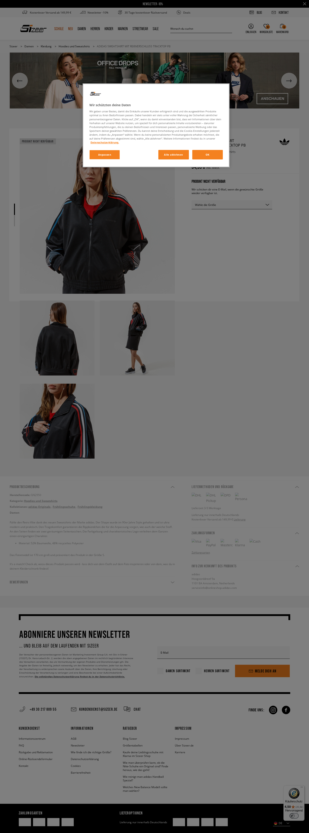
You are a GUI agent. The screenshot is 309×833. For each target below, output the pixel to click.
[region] (156, 125)
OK (207, 154)
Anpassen (104, 154)
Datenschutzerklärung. (104, 142)
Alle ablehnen (173, 154)
